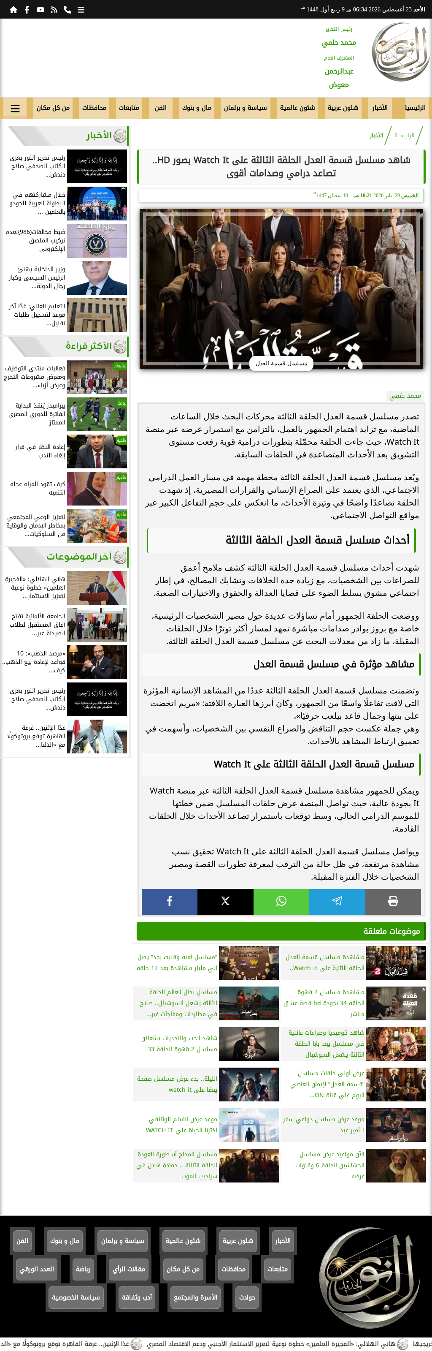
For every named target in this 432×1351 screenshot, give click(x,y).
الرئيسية (415, 108)
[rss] (54, 9)
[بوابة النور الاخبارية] (401, 52)
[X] (225, 902)
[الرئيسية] (13, 9)
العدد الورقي (36, 1269)
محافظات (94, 108)
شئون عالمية (297, 108)
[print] (393, 902)
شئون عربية (343, 108)
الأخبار (380, 108)
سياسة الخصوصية (76, 1297)
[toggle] (15, 107)
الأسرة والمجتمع (195, 1297)
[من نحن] (67, 9)
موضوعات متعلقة (392, 931)
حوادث (247, 1297)
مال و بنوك (196, 108)
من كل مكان (53, 108)
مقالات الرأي (129, 1269)
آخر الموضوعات (79, 557)
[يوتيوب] (40, 9)
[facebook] (169, 902)
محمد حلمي (405, 396)
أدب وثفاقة (137, 1297)
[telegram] (337, 902)
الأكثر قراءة (89, 346)
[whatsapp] (281, 902)
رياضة (83, 1269)
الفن (161, 108)
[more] (81, 9)
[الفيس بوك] (27, 9)
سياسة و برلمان (245, 108)
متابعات (129, 108)
